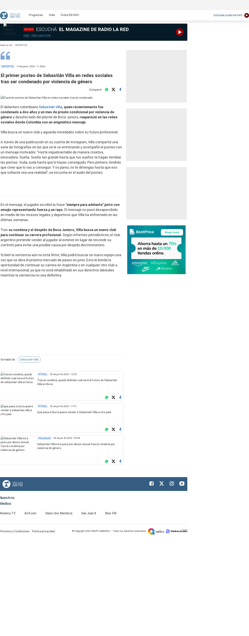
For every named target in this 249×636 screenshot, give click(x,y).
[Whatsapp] (107, 90)
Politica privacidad (43, 531)
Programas (36, 15)
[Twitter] (113, 90)
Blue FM (110, 513)
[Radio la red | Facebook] (151, 483)
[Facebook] (120, 90)
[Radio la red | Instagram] (172, 483)
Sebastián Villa (50, 107)
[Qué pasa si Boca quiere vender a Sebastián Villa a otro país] (17, 413)
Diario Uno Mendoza (58, 513)
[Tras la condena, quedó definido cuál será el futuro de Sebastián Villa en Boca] (17, 382)
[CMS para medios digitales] (176, 531)
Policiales (44, 438)
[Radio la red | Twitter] (161, 483)
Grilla (52, 15)
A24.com (30, 513)
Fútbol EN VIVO (70, 15)
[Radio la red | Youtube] (181, 483)
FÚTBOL (42, 374)
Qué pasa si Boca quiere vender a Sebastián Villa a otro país (74, 412)
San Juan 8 (88, 513)
